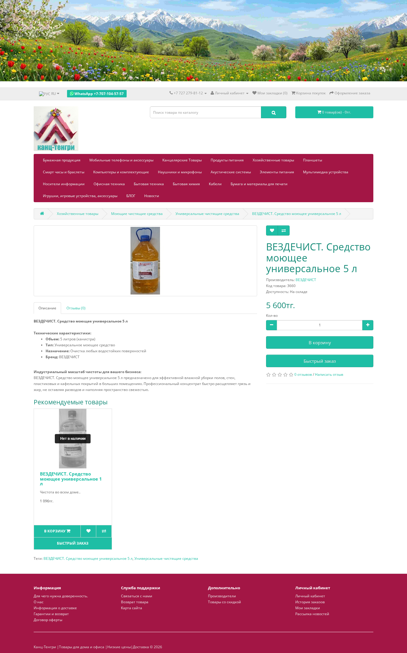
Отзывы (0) (76, 308)
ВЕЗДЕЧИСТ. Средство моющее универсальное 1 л (71, 479)
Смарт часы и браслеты (63, 171)
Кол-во (272, 315)
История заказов (310, 601)
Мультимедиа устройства (325, 171)
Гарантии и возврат (51, 613)
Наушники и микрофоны (180, 171)
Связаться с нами (136, 596)
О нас (39, 601)
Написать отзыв (329, 374)
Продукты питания (227, 160)
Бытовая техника (149, 183)
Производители (222, 596)
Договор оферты (48, 619)
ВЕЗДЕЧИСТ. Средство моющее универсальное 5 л (88, 558)
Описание (47, 308)
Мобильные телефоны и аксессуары (121, 160)
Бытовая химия (186, 183)
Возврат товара (134, 601)
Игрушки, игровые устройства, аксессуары (80, 195)
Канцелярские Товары (182, 160)
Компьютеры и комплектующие (121, 171)
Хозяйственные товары (273, 160)
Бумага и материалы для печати (259, 183)
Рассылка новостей (312, 613)
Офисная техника (109, 183)
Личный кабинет (310, 596)
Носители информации (64, 183)
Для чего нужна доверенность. (61, 596)
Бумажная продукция (61, 160)
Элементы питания (277, 171)
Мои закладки (307, 607)
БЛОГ (130, 195)
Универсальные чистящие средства (166, 558)
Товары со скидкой (224, 601)
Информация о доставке (55, 607)
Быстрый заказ (320, 361)
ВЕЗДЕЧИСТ (306, 279)
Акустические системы (231, 171)
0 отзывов (303, 374)
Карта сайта (131, 607)
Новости (151, 195)
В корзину (320, 342)
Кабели (215, 183)
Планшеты (312, 160)
